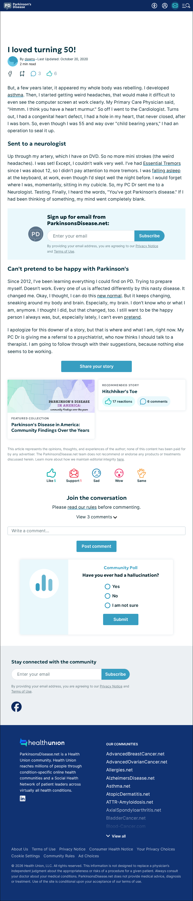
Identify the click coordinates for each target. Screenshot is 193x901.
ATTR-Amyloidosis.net (129, 802)
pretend (132, 317)
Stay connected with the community (53, 662)
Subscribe (149, 235)
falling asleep (166, 170)
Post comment (96, 546)
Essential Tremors (162, 163)
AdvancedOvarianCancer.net (136, 762)
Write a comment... (30, 530)
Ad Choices (88, 855)
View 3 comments (94, 516)
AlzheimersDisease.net (130, 778)
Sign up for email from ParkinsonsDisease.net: (78, 220)
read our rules (82, 507)
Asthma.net (118, 786)
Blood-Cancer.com (126, 826)
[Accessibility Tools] (154, 5)
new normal (109, 295)
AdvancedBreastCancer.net (135, 754)
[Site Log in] (165, 5)
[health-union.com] (42, 743)
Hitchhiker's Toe (119, 391)
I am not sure (125, 605)
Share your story (96, 366)
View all (118, 836)
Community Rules (59, 855)
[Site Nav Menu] (186, 5)
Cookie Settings (25, 855)
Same (139, 475)
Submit (120, 619)
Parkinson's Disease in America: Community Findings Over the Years (50, 427)
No (115, 595)
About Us (19, 849)
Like (49, 475)
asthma (15, 95)
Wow (116, 475)
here (120, 459)
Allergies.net (119, 770)
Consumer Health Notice (111, 849)
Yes (116, 586)
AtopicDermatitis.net (128, 794)
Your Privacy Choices (156, 849)
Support (73, 475)
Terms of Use (64, 251)
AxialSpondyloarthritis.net (133, 810)
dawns (30, 59)
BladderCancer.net (126, 818)
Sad (93, 475)
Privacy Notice (147, 246)
